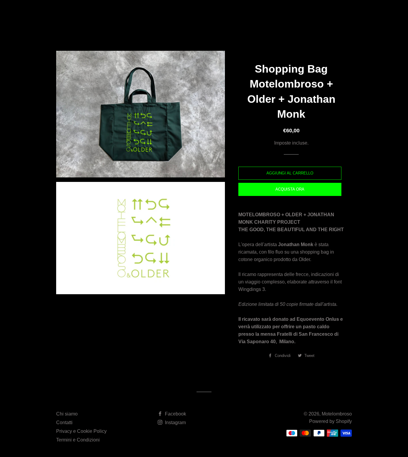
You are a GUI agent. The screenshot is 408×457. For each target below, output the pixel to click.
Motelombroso (88, 13)
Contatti (64, 422)
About (214, 13)
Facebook (175, 413)
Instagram (175, 422)
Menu (237, 13)
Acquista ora (289, 189)
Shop (260, 13)
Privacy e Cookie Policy (81, 431)
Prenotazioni (297, 13)
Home (190, 13)
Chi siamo (67, 413)
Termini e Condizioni (78, 439)
